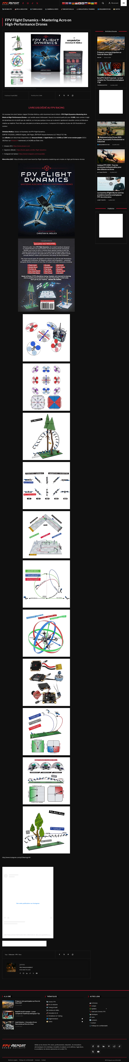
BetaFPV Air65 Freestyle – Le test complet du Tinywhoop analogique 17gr (110, 80)
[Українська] (92, 3)
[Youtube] (36, 973)
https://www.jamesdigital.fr (26, 967)
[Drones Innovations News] (11, 3)
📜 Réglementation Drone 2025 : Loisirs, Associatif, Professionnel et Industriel (110, 139)
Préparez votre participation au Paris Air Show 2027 (109, 53)
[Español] (89, 3)
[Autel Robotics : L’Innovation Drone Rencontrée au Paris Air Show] (8, 1025)
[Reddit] (114, 1046)
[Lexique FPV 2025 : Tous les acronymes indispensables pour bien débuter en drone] (111, 156)
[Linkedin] (26, 973)
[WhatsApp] (72, 95)
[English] (66, 3)
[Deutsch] (73, 3)
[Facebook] (23, 3)
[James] (12, 968)
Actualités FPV (102, 172)
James (22, 964)
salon (99, 57)
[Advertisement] (24, 943)
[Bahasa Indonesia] (76, 3)
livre (20, 954)
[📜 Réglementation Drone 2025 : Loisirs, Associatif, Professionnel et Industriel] (111, 128)
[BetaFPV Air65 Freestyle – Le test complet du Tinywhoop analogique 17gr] (111, 69)
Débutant (11, 954)
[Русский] (86, 3)
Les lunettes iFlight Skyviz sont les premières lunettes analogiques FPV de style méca (110, 195)
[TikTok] (32, 3)
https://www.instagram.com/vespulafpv (32, 154)
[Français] (70, 3)
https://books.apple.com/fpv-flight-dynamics (31, 150)
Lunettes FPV (101, 200)
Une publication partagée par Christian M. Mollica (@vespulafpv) (28, 935)
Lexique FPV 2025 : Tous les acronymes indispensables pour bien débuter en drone (109, 167)
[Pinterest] (68, 95)
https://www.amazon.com (21, 146)
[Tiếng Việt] (95, 3)
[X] (37, 3)
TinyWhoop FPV (102, 85)
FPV (16, 954)
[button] (103, 3)
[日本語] (79, 3)
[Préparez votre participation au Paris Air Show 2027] (111, 43)
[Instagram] (28, 3)
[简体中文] (63, 3)
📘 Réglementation (103, 144)
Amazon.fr (14, 140)
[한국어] (83, 3)
